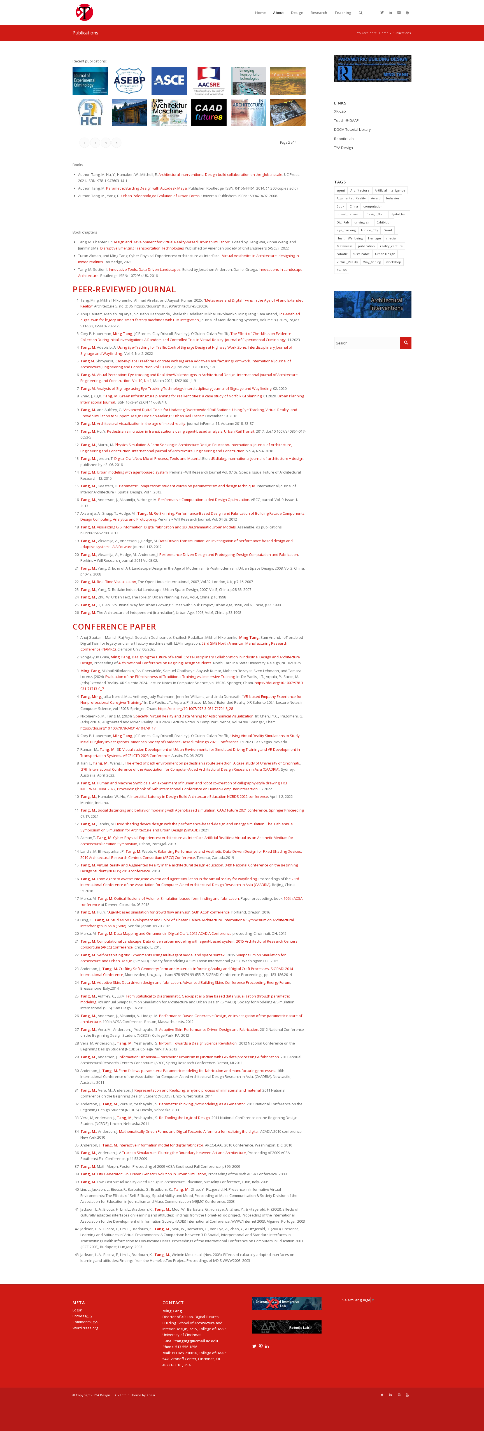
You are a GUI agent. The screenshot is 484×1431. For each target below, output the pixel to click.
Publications (85, 33)
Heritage (374, 238)
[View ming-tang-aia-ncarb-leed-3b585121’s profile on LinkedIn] (267, 1346)
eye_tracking (346, 230)
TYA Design (343, 147)
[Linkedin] (390, 12)
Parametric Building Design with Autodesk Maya (146, 188)
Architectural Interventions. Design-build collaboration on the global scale (220, 174)
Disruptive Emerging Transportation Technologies (142, 248)
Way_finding (372, 262)
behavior (392, 198)
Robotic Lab (344, 138)
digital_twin (399, 214)
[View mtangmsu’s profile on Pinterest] (261, 1346)
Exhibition (384, 222)
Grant (387, 230)
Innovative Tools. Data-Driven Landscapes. (145, 269)
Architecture (359, 190)
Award (376, 198)
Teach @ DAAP (346, 120)
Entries (82, 1315)
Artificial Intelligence (390, 190)
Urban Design (385, 254)
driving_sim (362, 222)
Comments (85, 1321)
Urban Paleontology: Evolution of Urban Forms (160, 195)
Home (383, 33)
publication (366, 246)
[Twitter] (382, 12)
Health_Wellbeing (350, 238)
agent (341, 190)
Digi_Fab (343, 222)
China (354, 206)
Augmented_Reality (351, 198)
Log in (77, 1310)
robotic (342, 254)
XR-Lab (340, 111)
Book (340, 206)
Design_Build (375, 214)
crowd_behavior (349, 214)
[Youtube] (407, 12)
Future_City (369, 230)
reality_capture (391, 246)
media (391, 238)
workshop (393, 262)
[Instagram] (399, 12)
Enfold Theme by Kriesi (137, 1395)
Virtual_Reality (347, 262)
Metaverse (345, 246)
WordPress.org (85, 1327)
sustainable (361, 254)
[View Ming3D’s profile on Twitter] (254, 1346)
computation (373, 206)
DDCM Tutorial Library (352, 129)
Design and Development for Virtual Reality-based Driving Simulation (171, 241)
